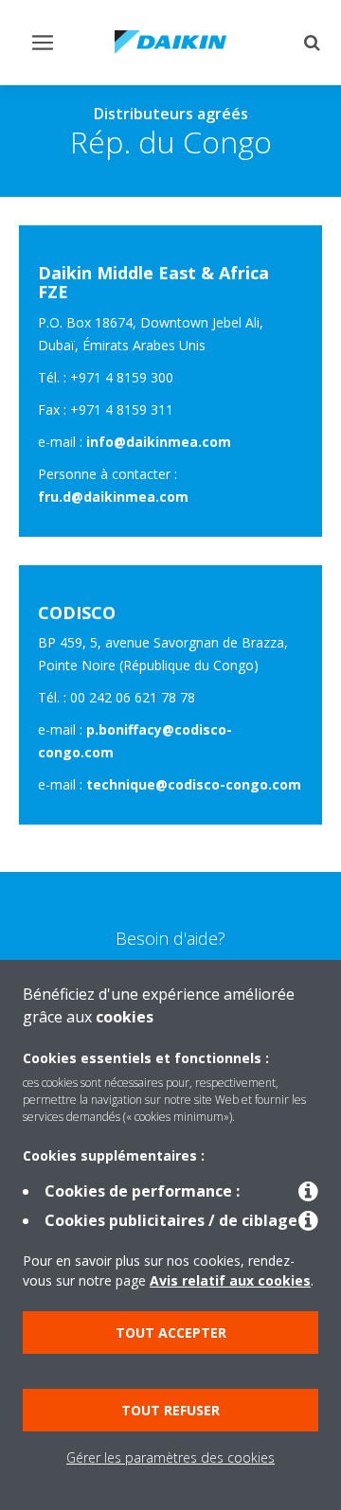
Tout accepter (171, 1332)
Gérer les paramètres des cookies (170, 1457)
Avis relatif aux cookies (230, 1280)
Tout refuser (170, 1410)
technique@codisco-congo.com (193, 784)
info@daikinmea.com (158, 442)
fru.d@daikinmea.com (113, 497)
